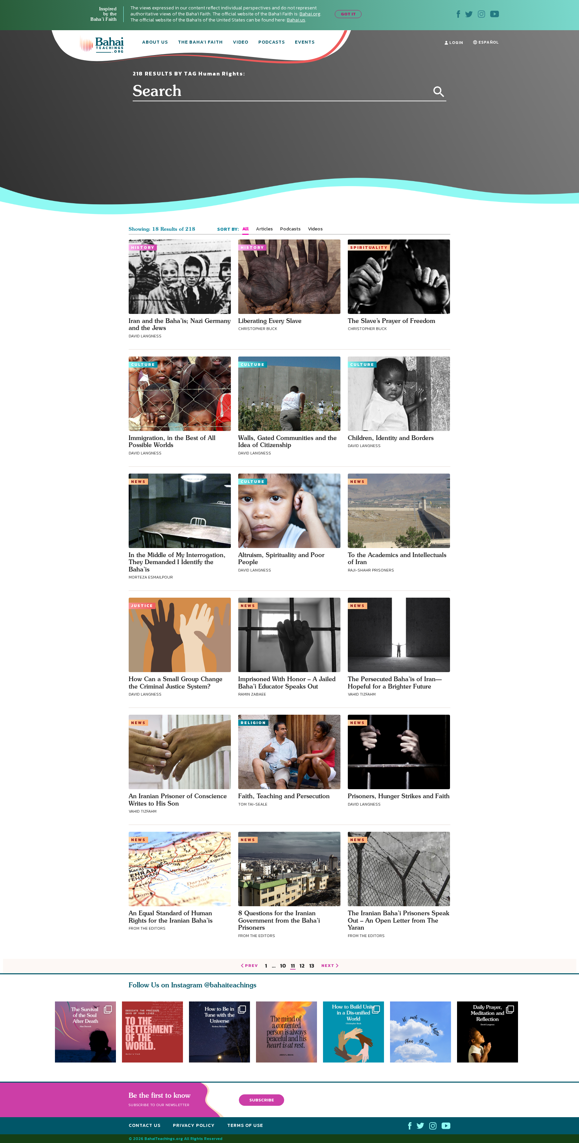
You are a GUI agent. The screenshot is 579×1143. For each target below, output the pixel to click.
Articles (264, 229)
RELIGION (253, 723)
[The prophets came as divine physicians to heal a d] (356, 1032)
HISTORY (142, 247)
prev (251, 966)
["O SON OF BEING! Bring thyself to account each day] (490, 1032)
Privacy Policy (194, 1125)
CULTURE (143, 365)
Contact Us (144, 1125)
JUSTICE (142, 606)
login (455, 42)
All (245, 229)
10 (283, 966)
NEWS (138, 482)
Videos (315, 229)
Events (305, 43)
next (327, 966)
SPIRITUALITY (369, 247)
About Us (155, 43)
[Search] (439, 92)
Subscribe (261, 1100)
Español (488, 42)
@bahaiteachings (230, 985)
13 (311, 966)
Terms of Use (245, 1125)
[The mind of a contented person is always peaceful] (289, 1032)
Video (240, 43)
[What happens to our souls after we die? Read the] (85, 1032)
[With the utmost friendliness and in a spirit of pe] (152, 1032)
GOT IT (348, 14)
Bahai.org (310, 13)
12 (302, 966)
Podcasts (271, 43)
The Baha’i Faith (200, 43)
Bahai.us (296, 19)
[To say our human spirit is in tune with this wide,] (219, 1032)
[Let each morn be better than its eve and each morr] (423, 1032)
